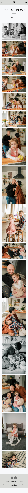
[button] (1, 2)
